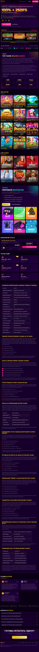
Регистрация (35, 1)
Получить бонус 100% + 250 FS (19, 637)
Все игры (3, 93)
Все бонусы (15, 24)
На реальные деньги (16, 204)
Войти (29, 1)
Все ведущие (3, 154)
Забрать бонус (5, 24)
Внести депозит (29, 246)
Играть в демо (6, 204)
